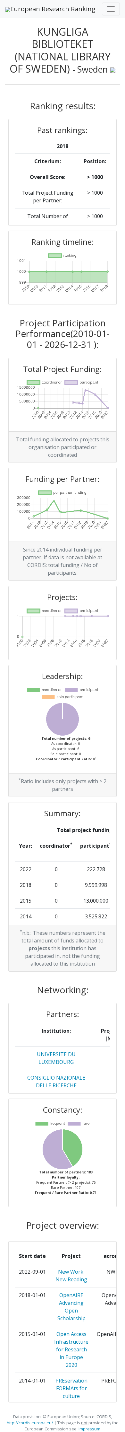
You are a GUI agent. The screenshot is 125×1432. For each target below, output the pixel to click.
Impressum (89, 1429)
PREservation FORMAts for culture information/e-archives (71, 1396)
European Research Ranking (53, 8)
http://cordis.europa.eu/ (30, 1423)
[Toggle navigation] (111, 9)
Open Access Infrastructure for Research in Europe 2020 (71, 1349)
